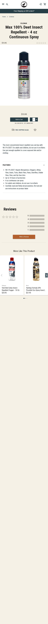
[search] (7, 4)
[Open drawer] (3, 4)
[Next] (46, 275)
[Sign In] (40, 4)
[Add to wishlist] (35, 130)
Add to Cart (19, 119)
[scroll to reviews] (41, 43)
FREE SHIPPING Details (22, 130)
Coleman (11, 16)
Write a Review (24, 237)
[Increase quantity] (36, 119)
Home (4, 16)
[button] (24, 165)
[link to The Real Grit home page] (24, 4)
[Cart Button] (45, 4)
